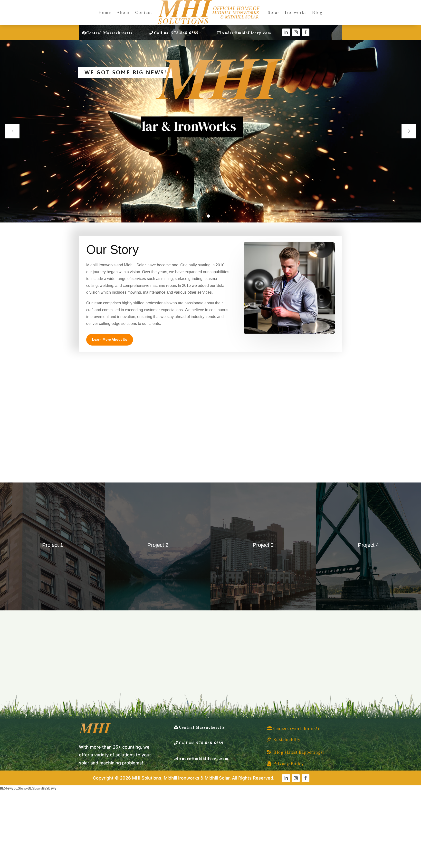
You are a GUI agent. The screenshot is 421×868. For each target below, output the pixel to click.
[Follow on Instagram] (296, 32)
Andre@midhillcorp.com (246, 32)
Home (104, 12)
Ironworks (296, 12)
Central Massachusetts (109, 32)
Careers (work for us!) (296, 728)
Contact (143, 12)
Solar (273, 12)
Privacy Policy (288, 763)
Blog (317, 12)
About (123, 12)
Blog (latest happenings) (299, 752)
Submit (214, 704)
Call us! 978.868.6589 (176, 32)
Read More (107, 449)
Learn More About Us (109, 339)
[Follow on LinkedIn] (286, 32)
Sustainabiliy (287, 739)
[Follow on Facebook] (305, 32)
